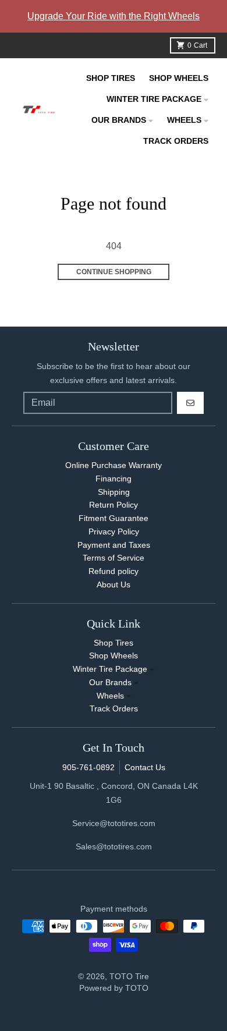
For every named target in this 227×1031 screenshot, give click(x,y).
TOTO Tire (129, 976)
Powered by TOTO (113, 988)
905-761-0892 (88, 767)
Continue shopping (113, 272)
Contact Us (145, 767)
